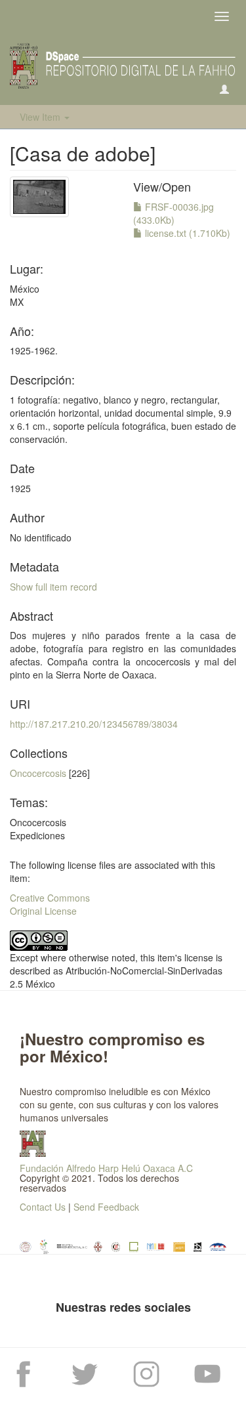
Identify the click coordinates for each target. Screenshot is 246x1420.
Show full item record (53, 586)
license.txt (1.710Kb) (186, 233)
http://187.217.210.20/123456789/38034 (94, 723)
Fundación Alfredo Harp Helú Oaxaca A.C (106, 1168)
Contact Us (43, 1206)
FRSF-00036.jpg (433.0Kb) (173, 213)
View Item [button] (41, 116)
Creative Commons (50, 897)
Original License (43, 910)
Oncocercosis (38, 773)
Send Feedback (106, 1206)
